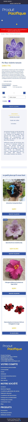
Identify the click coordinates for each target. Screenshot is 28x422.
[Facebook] (13, 1)
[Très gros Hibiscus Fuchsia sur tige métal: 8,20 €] (14, 274)
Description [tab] (14, 114)
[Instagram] (18, 1)
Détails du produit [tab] (15, 117)
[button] (2, 20)
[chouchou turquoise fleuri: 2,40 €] (14, 194)
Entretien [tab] (13, 124)
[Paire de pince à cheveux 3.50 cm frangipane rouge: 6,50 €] (14, 313)
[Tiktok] (20, 1)
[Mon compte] (11, 25)
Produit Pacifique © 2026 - (14, 419)
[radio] (9, 101)
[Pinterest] (15, 1)
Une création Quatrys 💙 (14, 420)
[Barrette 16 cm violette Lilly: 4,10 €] (14, 234)
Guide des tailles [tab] (14, 120)
